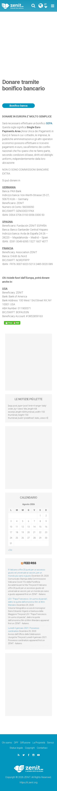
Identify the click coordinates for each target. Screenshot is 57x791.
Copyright (30, 747)
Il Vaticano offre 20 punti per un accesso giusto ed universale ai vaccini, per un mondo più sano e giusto (26, 573)
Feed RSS (30, 563)
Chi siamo (7, 742)
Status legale (16, 747)
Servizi (50, 742)
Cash (30, 101)
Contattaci (42, 747)
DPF (16, 742)
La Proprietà (38, 742)
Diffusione (25, 742)
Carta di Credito (10, 99)
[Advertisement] (28, 41)
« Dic (10, 550)
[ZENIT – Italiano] (16, 6)
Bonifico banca (18, 105)
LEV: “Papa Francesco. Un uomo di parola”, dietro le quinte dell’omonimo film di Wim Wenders (28, 602)
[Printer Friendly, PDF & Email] (12, 323)
